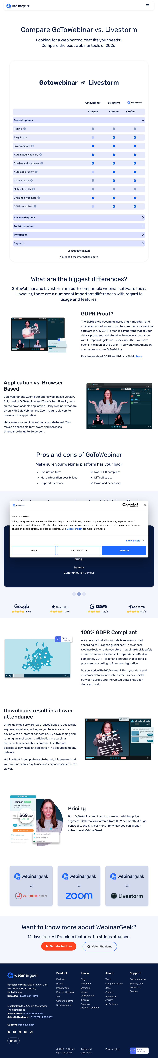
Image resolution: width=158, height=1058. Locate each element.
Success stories (64, 1005)
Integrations (62, 988)
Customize (77, 550)
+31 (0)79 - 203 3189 (41, 1017)
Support (19, 243)
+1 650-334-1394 (28, 996)
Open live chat (26, 1024)
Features (60, 979)
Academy (86, 983)
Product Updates (65, 992)
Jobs (107, 988)
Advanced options (25, 217)
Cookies (134, 991)
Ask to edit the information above (79, 256)
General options (23, 120)
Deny (34, 550)
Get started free (61, 946)
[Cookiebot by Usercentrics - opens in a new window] (124, 505)
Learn (85, 973)
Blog (83, 979)
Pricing (59, 983)
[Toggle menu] (147, 6)
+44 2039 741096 (33, 1013)
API (58, 996)
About (109, 973)
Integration (20, 234)
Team (108, 979)
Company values (114, 983)
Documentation (138, 979)
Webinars (85, 988)
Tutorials (85, 1000)
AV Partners (111, 1004)
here (139, 356)
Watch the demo (101, 946)
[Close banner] (145, 505)
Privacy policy (112, 1049)
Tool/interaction (23, 226)
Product (61, 973)
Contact (109, 992)
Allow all (124, 550)
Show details (133, 540)
